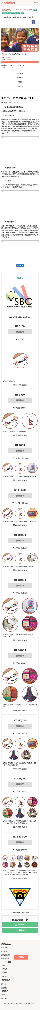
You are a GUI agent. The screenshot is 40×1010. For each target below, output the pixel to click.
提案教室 (4, 969)
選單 (35, 3)
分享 (37, 23)
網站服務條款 (5, 955)
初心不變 (4, 951)
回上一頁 (20, 265)
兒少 (22, 13)
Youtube (4, 995)
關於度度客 (5, 948)
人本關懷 (5, 13)
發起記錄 (21, 925)
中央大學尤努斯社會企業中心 (20, 317)
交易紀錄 (21, 930)
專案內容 (20, 73)
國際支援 (17, 13)
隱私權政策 (5, 958)
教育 (35, 10)
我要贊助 (21, 957)
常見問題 (4, 965)
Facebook (4, 998)
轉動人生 (11, 13)
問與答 (20, 82)
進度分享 (20, 77)
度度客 (12, 3)
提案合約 (4, 973)
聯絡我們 (4, 988)
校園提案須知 (5, 980)
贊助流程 (4, 976)
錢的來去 (20, 86)
